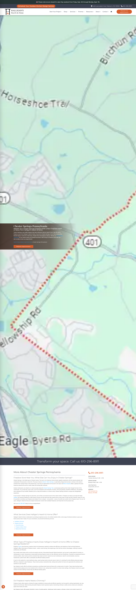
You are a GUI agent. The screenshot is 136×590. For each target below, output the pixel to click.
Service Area (29, 242)
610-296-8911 (127, 6)
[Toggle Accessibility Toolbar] (3, 587)
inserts (20, 546)
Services (72, 11)
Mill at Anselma (67, 483)
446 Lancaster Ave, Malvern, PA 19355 (106, 6)
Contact (105, 11)
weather (15, 497)
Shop (65, 11)
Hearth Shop (17, 242)
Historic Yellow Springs (48, 481)
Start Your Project (55, 11)
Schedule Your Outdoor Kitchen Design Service (36, 6)
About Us (23, 242)
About (98, 11)
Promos (80, 11)
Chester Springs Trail (48, 488)
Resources (89, 11)
